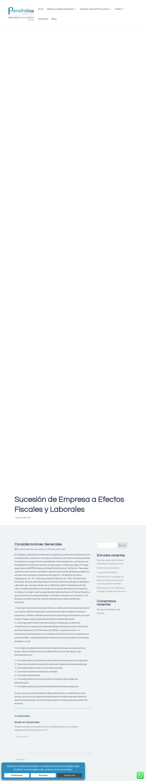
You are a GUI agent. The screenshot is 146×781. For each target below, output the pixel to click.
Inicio (41, 9)
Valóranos (43, 19)
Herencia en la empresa (108, 568)
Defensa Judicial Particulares (94, 9)
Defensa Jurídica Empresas (60, 9)
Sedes (118, 9)
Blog (54, 19)
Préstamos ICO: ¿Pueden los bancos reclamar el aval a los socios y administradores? (110, 580)
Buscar (122, 545)
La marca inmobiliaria (107, 572)
